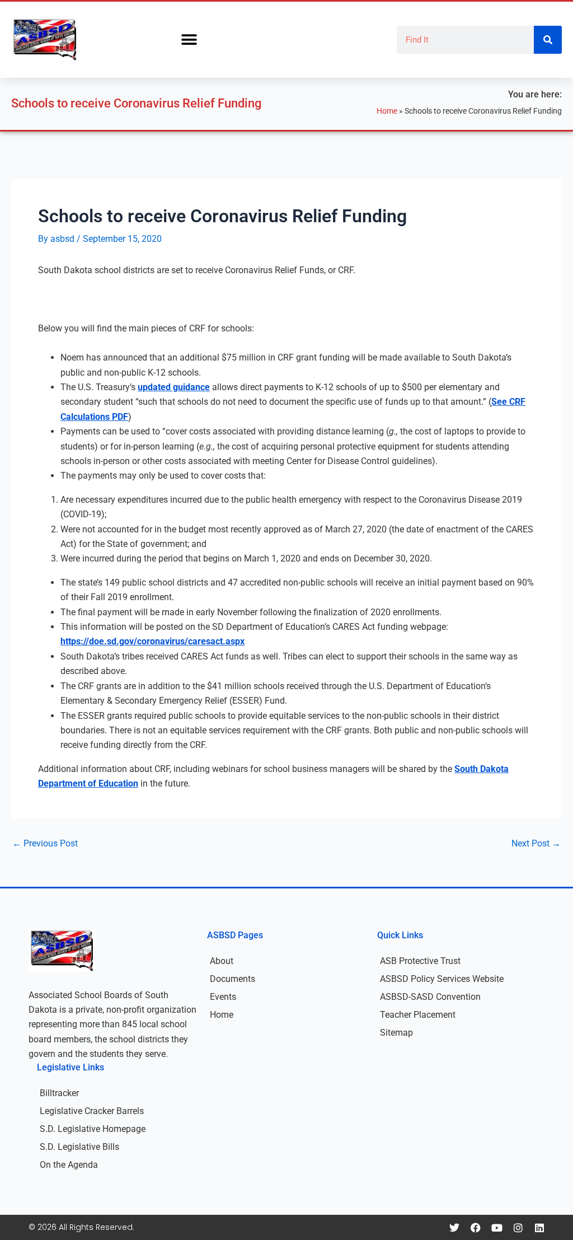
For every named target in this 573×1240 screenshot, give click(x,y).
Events (223, 996)
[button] (188, 40)
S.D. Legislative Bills (79, 1146)
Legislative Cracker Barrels (92, 1111)
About (221, 961)
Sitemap (396, 1032)
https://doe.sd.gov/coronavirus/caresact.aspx (152, 641)
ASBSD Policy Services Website (442, 979)
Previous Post (45, 843)
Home (387, 110)
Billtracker (59, 1093)
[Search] (548, 40)
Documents (232, 979)
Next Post (536, 843)
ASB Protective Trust (420, 961)
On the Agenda (69, 1164)
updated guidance (174, 387)
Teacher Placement (417, 1014)
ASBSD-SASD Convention (430, 996)
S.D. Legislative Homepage (92, 1129)
